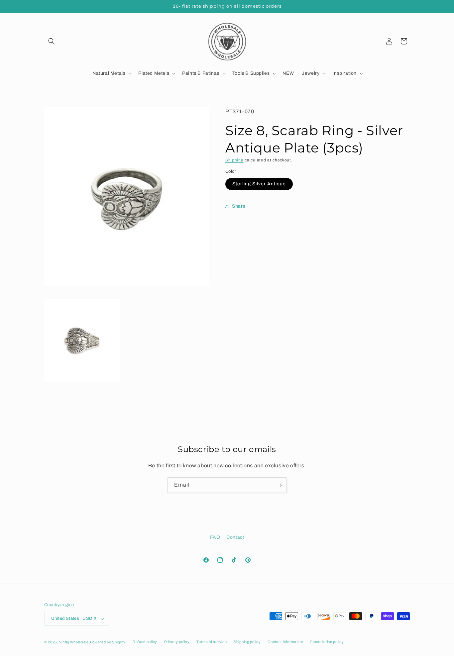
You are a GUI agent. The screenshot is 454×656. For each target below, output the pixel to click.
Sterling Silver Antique (259, 183)
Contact (235, 537)
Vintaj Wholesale (74, 642)
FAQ (215, 537)
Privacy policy (177, 642)
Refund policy (145, 642)
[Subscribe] (279, 485)
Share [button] (239, 206)
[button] (51, 41)
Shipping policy (247, 642)
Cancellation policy (327, 642)
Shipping (234, 160)
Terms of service (211, 642)
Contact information (285, 642)
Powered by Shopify (108, 642)
